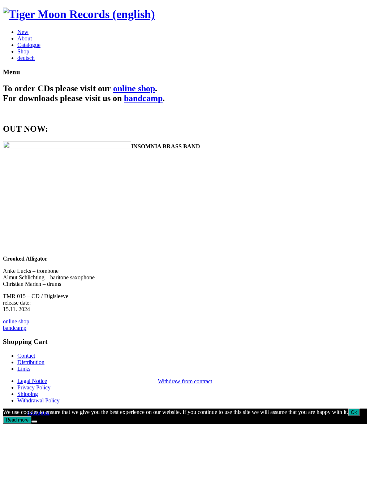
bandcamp (143, 98)
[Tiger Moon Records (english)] (79, 14)
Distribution (30, 362)
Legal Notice (32, 381)
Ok (354, 412)
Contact (26, 356)
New (23, 32)
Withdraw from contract (185, 381)
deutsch (26, 58)
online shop (134, 88)
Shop (23, 51)
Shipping (27, 394)
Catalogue (28, 45)
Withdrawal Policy (38, 400)
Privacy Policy (34, 387)
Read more (17, 420)
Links (23, 369)
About (24, 38)
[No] (34, 421)
